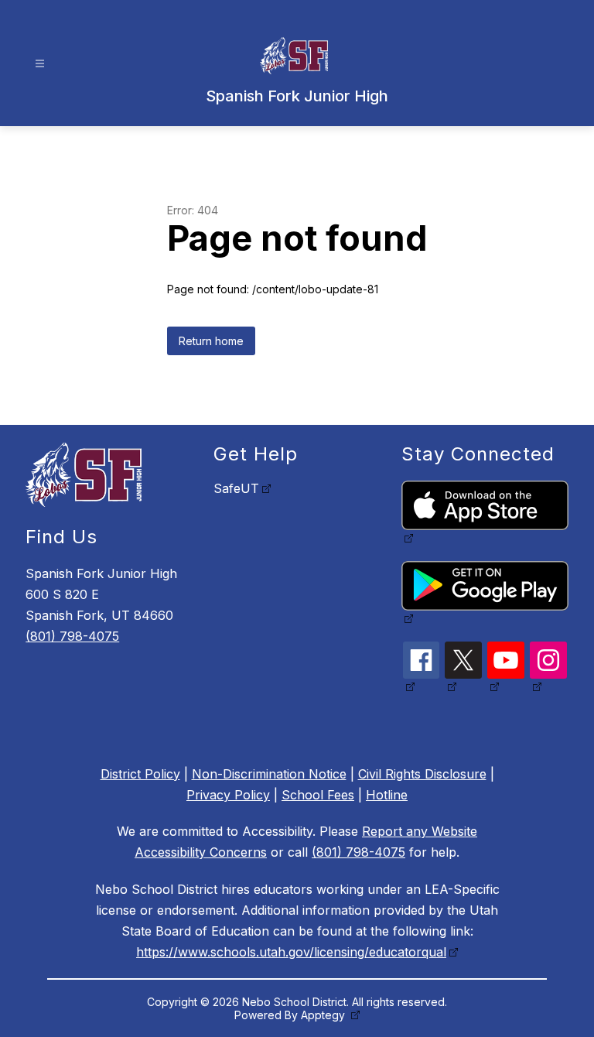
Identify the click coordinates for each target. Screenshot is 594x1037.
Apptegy (324, 1015)
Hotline (387, 795)
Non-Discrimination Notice (269, 774)
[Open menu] (40, 64)
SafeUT (236, 488)
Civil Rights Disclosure (422, 774)
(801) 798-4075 (72, 636)
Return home (211, 340)
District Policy (140, 774)
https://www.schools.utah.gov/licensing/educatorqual (291, 952)
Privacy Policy (228, 795)
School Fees (318, 795)
